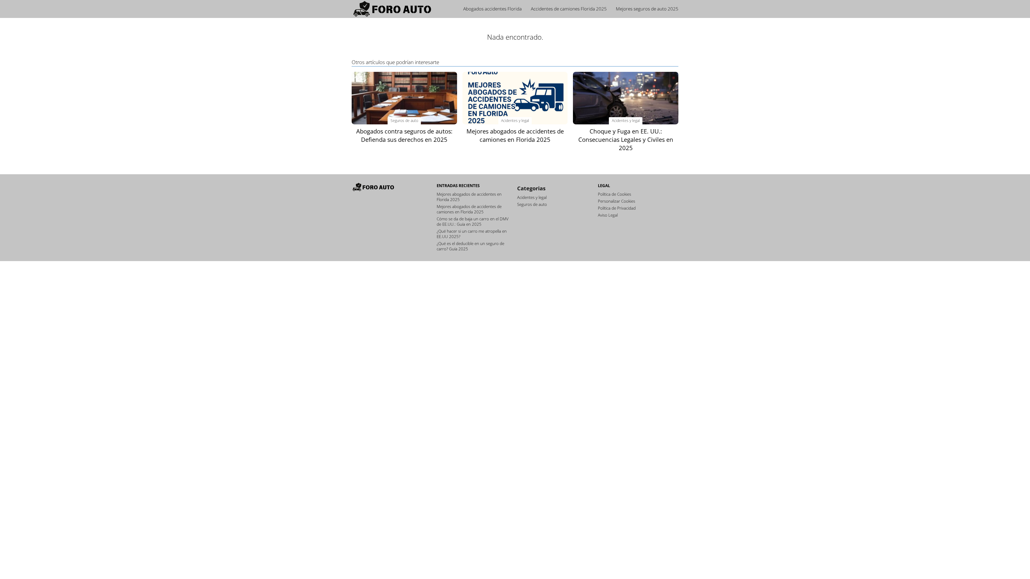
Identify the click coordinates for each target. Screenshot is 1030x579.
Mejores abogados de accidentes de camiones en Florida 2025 (469, 209)
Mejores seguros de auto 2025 (647, 9)
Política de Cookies (614, 194)
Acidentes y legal (532, 197)
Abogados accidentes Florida (492, 9)
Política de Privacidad (617, 208)
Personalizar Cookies (616, 201)
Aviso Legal (608, 215)
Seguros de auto (532, 204)
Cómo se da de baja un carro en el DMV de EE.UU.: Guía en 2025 (473, 221)
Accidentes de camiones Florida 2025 (569, 9)
